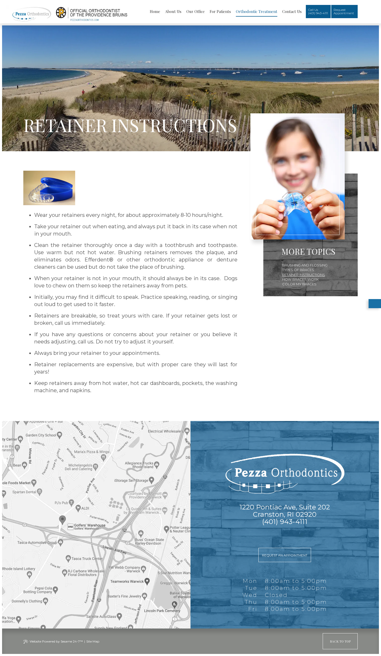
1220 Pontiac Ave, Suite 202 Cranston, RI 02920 (284, 511)
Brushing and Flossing (305, 265)
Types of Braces (298, 270)
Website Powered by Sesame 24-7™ (56, 641)
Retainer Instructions (303, 275)
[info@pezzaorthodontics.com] (285, 535)
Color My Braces (299, 284)
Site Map (92, 641)
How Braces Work (300, 279)
